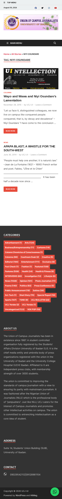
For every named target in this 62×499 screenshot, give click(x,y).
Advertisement (13, 243)
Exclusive (49, 262)
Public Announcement (17, 290)
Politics (25, 286)
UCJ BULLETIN (40, 300)
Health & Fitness (45, 271)
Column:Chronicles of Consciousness (24, 252)
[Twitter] (42, 8)
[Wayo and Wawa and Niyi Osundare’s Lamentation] (31, 78)
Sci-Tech (10, 295)
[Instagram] (49, 8)
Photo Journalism (45, 281)
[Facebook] (35, 8)
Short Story (26, 295)
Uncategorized (14, 309)
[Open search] (55, 43)
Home (6, 54)
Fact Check (12, 266)
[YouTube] (55, 8)
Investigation (33, 276)
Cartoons (43, 247)
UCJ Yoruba (12, 304)
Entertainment (30, 262)
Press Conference (44, 286)
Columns (7, 93)
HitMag (33, 495)
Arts (29, 243)
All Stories (16, 54)
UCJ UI (30, 105)
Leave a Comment (43, 105)
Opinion (26, 281)
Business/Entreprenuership (19, 247)
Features (12, 271)
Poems (11, 286)
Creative (47, 257)
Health (27, 271)
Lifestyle (50, 276)
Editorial (11, 262)
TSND (23, 300)
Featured (42, 266)
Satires (38, 290)
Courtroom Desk (30, 257)
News (6, 142)
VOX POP (33, 309)
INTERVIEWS (13, 276)
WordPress (21, 495)
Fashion (27, 266)
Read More (9, 130)
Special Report (46, 295)
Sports (10, 300)
